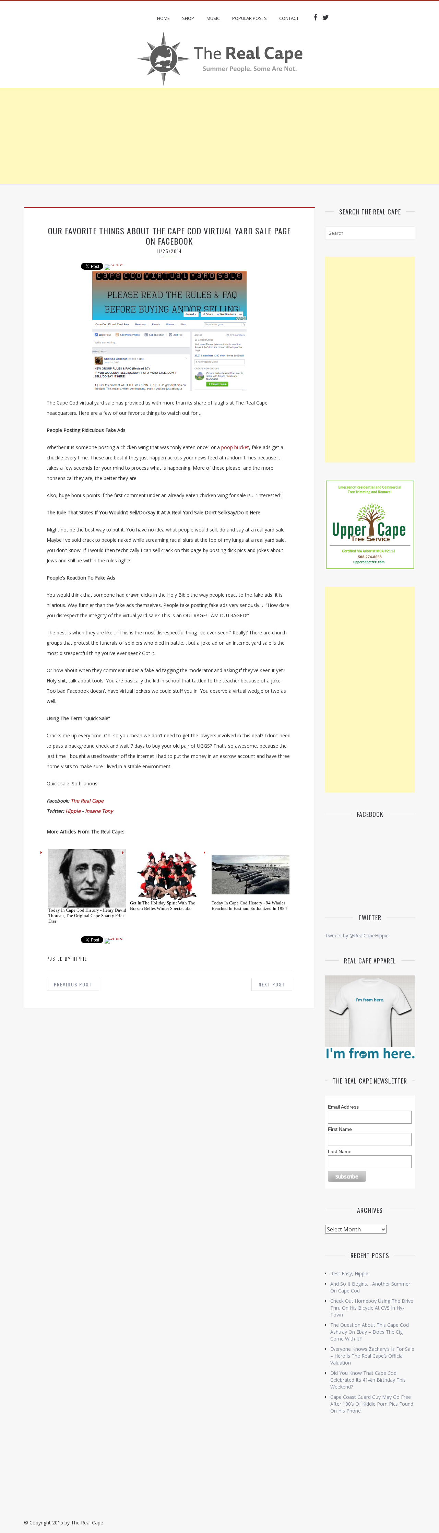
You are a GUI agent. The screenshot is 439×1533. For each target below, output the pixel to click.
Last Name (340, 1151)
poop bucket (235, 447)
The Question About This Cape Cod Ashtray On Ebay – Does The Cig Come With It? (369, 1332)
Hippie (73, 811)
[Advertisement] (219, 136)
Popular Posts (249, 18)
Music (213, 18)
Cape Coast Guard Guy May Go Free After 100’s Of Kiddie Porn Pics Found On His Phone (371, 1404)
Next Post (272, 984)
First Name (340, 1129)
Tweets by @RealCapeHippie (357, 935)
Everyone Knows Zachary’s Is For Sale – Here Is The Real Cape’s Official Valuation (372, 1356)
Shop (188, 18)
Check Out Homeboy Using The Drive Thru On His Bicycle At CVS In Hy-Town (371, 1308)
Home (163, 18)
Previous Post (73, 984)
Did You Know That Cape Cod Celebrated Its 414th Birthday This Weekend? (368, 1380)
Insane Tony (99, 811)
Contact (289, 18)
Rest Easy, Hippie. (349, 1273)
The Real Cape (87, 800)
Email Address (343, 1107)
